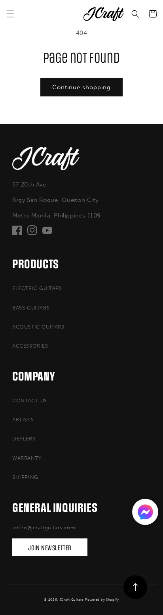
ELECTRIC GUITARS (37, 288)
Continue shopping (81, 87)
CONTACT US (29, 401)
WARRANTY (27, 458)
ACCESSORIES (30, 346)
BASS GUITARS (30, 308)
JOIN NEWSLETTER (50, 548)
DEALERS (23, 439)
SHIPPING (25, 477)
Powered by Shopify (102, 600)
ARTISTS (23, 420)
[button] (10, 14)
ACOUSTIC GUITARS (38, 327)
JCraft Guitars (71, 600)
